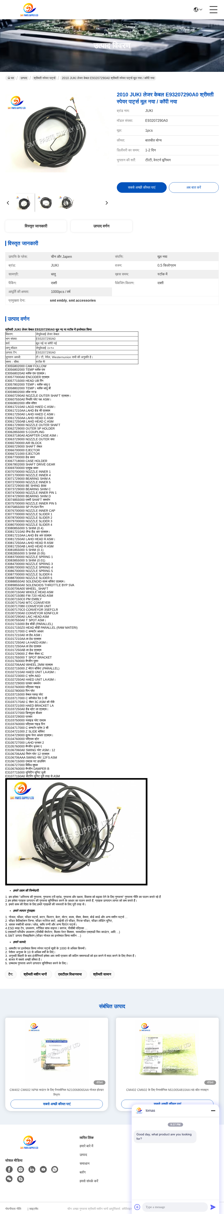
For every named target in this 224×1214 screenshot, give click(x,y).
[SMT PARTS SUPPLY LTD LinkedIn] (32, 1169)
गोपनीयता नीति (13, 1208)
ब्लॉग (83, 1172)
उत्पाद (24, 78)
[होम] (29, 1147)
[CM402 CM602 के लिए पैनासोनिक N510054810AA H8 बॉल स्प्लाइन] (167, 1052)
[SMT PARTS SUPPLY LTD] (29, 9)
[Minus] (213, 1110)
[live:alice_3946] (20, 1179)
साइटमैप (33, 1208)
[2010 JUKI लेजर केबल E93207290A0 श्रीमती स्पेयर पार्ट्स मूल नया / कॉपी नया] (57, 138)
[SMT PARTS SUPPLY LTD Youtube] (43, 1169)
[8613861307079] (55, 1169)
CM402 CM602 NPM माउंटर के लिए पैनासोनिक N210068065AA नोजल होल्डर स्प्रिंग (57, 1092)
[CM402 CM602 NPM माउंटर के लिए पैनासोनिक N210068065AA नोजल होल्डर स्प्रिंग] (56, 1052)
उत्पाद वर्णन (101, 226)
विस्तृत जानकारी (36, 226)
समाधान (84, 1163)
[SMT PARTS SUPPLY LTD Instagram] (20, 1169)
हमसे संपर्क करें (89, 1181)
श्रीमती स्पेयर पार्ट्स (44, 78)
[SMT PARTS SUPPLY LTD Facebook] (9, 1169)
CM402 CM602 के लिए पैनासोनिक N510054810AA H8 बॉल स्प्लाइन (167, 1090)
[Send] (213, 1207)
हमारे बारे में (86, 1146)
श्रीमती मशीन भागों (35, 974)
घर (12, 78)
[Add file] (137, 1207)
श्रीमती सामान (102, 974)
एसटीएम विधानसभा (70, 974)
